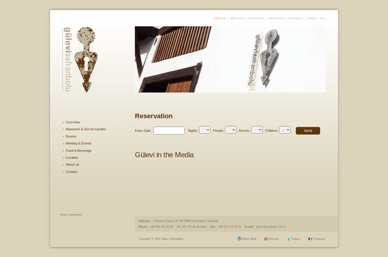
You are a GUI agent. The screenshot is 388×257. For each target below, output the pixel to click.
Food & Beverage (79, 150)
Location (72, 157)
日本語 (310, 18)
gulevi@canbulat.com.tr (271, 226)
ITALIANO (295, 18)
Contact (71, 172)
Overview (73, 122)
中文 (323, 18)
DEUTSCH (276, 18)
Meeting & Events (79, 143)
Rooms (71, 136)
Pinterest (273, 238)
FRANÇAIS (256, 18)
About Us (72, 164)
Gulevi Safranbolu (71, 214)
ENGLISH (237, 18)
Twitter (295, 238)
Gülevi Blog (249, 238)
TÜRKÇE (219, 18)
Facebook (319, 238)
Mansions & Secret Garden (86, 129)
